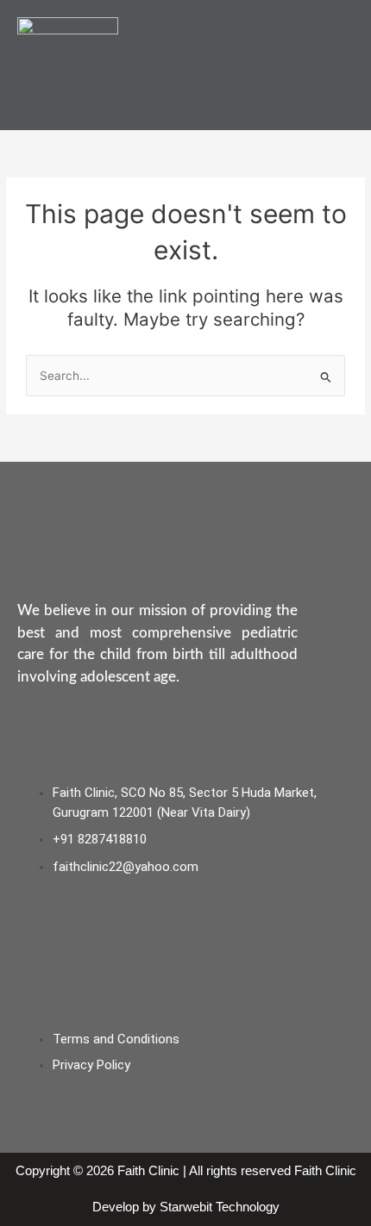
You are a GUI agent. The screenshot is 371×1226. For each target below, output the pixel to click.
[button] (347, 65)
